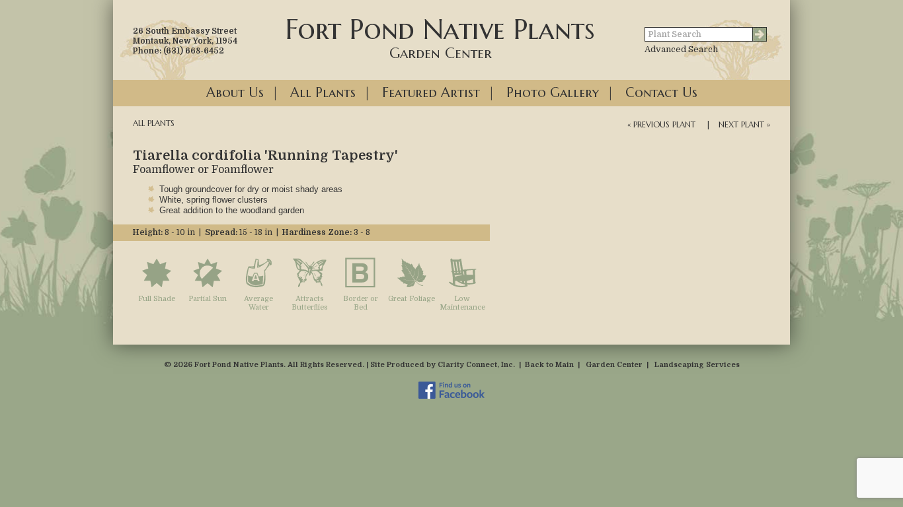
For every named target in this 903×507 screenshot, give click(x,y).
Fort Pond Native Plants (440, 37)
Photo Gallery (552, 92)
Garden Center (614, 364)
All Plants (323, 92)
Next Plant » (744, 124)
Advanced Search (681, 49)
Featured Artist (431, 92)
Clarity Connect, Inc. (476, 364)
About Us (235, 92)
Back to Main (549, 364)
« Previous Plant (661, 124)
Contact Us (661, 92)
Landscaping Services (697, 364)
